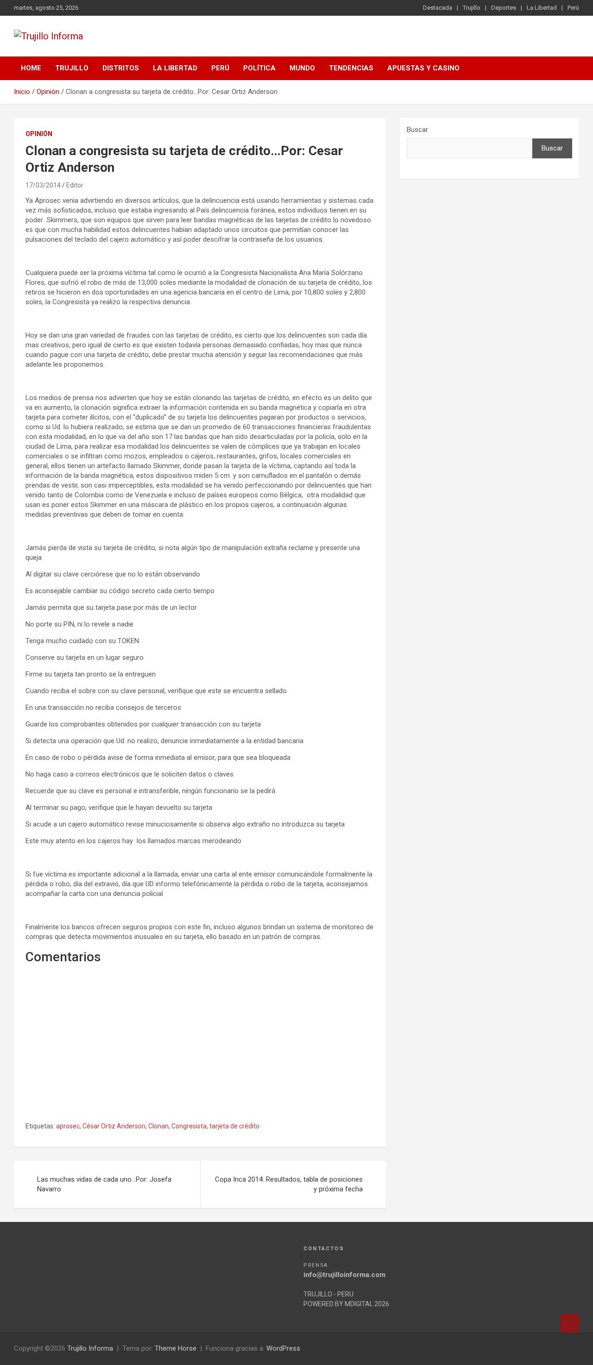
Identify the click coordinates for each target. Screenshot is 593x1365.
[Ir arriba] (570, 1323)
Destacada (437, 7)
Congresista (189, 1126)
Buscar (417, 129)
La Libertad (542, 7)
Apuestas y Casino (423, 68)
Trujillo (471, 7)
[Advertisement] (199, 1053)
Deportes (503, 7)
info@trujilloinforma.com (344, 1275)
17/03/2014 (43, 185)
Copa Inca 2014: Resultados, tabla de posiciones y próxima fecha (289, 1184)
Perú (573, 7)
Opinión (38, 134)
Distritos (120, 68)
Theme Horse (175, 1348)
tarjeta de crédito (234, 1126)
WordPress (283, 1348)
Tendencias (351, 68)
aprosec (68, 1126)
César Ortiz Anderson (113, 1126)
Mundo (302, 68)
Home (31, 68)
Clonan (158, 1126)
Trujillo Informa (90, 1348)
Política (259, 68)
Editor (74, 185)
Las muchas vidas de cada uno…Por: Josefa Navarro (104, 1184)
